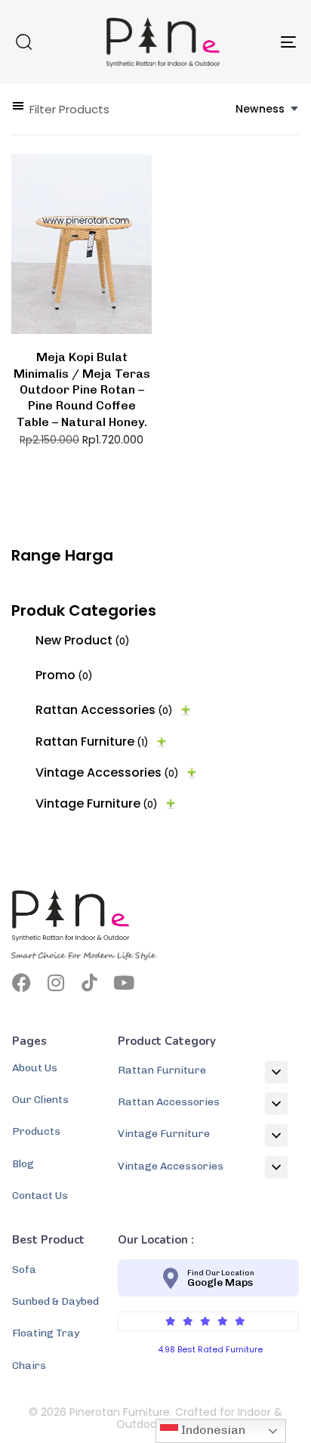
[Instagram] (55, 982)
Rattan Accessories (104, 709)
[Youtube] (123, 982)
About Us (34, 1067)
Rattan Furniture (92, 741)
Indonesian (211, 1430)
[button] (23, 41)
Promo (64, 675)
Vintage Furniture (96, 803)
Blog (23, 1163)
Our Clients (40, 1099)
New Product (82, 640)
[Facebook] (21, 982)
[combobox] (268, 109)
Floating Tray (45, 1333)
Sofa (24, 1269)
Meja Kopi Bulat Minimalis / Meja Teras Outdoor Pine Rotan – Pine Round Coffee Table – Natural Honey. (82, 389)
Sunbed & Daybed (55, 1301)
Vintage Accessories (107, 772)
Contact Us (40, 1195)
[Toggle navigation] (249, 42)
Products (36, 1131)
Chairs (29, 1365)
